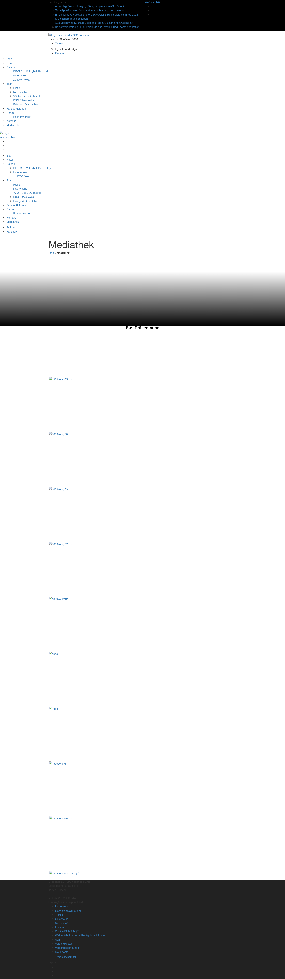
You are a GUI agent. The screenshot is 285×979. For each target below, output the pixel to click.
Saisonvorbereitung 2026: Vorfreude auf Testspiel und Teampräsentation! (97, 27)
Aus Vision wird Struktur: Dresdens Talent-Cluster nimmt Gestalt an (94, 23)
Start (51, 253)
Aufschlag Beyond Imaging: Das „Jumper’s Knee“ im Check (89, 6)
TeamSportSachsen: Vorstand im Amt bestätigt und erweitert (90, 10)
